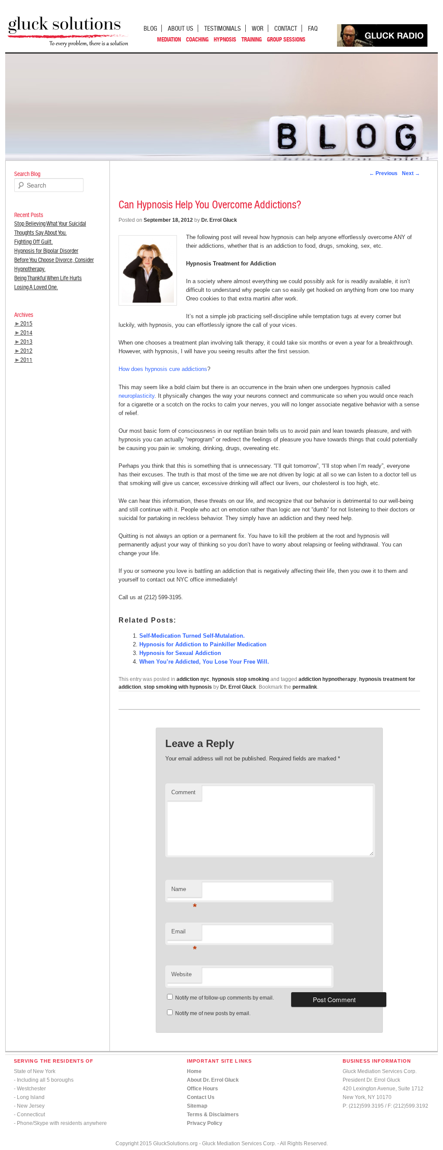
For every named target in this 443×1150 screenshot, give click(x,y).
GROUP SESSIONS (286, 39)
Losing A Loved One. (36, 287)
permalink (304, 687)
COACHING (197, 39)
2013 (26, 341)
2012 (26, 350)
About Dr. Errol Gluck (213, 1080)
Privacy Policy (204, 1123)
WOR (257, 28)
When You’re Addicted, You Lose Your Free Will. (204, 661)
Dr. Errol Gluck (219, 220)
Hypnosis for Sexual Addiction (180, 653)
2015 (26, 323)
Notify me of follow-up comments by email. (224, 998)
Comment (183, 792)
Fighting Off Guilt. (33, 241)
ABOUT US (180, 28)
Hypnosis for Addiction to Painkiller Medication (202, 644)
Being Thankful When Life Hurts (48, 278)
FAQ (313, 28)
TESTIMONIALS (222, 28)
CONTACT (285, 28)
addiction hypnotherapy (327, 679)
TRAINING (251, 39)
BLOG (150, 28)
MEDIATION (169, 39)
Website (181, 974)
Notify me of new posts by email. (212, 1013)
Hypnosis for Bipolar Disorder (46, 250)
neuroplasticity (136, 396)
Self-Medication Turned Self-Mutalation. (192, 635)
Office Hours (202, 1089)
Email (184, 934)
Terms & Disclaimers (213, 1115)
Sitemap (197, 1106)
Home (194, 1071)
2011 (26, 359)
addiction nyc (193, 679)
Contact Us (201, 1097)
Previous (383, 173)
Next (411, 173)
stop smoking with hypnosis (178, 687)
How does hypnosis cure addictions (163, 369)
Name (184, 892)
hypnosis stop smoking (240, 679)
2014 (26, 332)
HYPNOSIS (225, 39)
